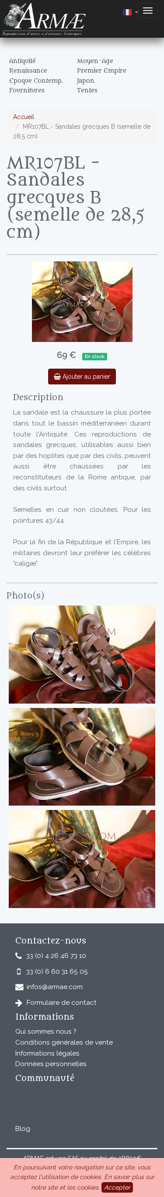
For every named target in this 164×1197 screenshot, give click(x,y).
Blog (22, 1129)
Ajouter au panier (85, 376)
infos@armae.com (55, 987)
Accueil (23, 116)
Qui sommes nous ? (46, 1031)
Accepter (117, 1187)
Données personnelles (51, 1064)
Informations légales (47, 1053)
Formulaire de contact (62, 1003)
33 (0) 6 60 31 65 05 (57, 971)
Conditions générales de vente (64, 1042)
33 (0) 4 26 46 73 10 (56, 956)
